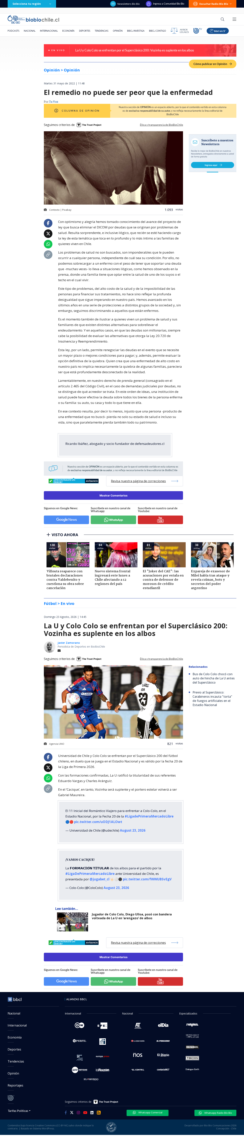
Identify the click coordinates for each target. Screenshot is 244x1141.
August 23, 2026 (132, 830)
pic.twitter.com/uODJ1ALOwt (98, 822)
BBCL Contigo (157, 30)
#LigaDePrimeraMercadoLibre (90, 873)
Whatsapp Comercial (150, 1112)
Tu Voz (53, 102)
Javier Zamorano (69, 643)
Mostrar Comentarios (114, 495)
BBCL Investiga (135, 30)
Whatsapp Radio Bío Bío (218, 1113)
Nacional (29, 30)
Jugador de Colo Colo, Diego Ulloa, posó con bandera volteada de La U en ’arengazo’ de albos (132, 916)
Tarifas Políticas (18, 1110)
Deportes (84, 30)
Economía (68, 30)
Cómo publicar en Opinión (210, 64)
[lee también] (73, 921)
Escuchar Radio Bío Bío (213, 4)
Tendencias (101, 30)
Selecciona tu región (27, 4)
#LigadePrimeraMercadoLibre (149, 816)
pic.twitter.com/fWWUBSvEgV (147, 879)
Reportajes (15, 1085)
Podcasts (13, 30)
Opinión (118, 30)
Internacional (49, 30)
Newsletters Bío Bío (128, 4)
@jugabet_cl (99, 879)
